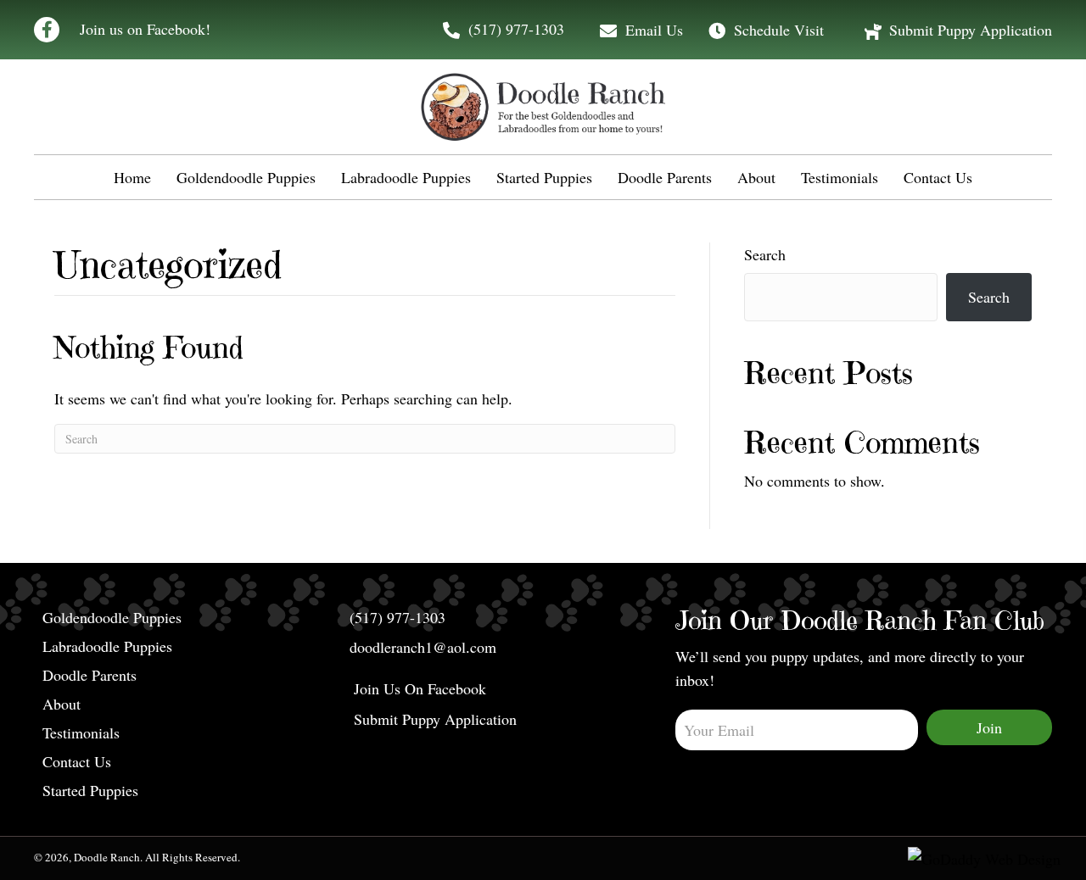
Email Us (654, 29)
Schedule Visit (779, 29)
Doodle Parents (89, 676)
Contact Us (76, 762)
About (61, 705)
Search (765, 254)
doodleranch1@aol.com (423, 647)
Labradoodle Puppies (107, 647)
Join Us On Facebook (420, 690)
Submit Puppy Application (970, 29)
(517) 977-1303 (516, 29)
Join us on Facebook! (145, 29)
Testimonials (81, 734)
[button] (46, 29)
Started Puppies (90, 791)
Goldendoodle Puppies (112, 618)
